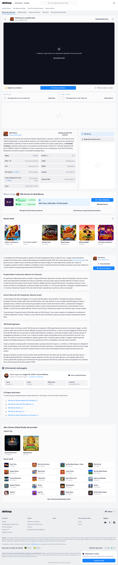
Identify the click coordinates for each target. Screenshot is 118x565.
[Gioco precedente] (108, 218)
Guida (80, 521)
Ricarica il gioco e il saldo (105, 88)
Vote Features (108, 98)
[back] (5, 19)
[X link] (110, 522)
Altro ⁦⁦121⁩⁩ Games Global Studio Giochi (59, 499)
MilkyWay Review (102, 204)
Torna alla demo (105, 264)
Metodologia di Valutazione (10, 524)
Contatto (26, 3)
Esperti (4, 521)
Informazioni (19, 3)
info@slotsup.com (35, 544)
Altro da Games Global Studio (58, 12)
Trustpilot (110, 548)
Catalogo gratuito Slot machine (65, 134)
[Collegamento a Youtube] (105, 522)
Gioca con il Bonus (59, 88)
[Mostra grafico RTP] (48, 156)
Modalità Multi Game (102, 19)
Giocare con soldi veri (34, 12)
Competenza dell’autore (36, 377)
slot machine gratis (78, 260)
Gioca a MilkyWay (103, 200)
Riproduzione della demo (8, 12)
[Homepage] (7, 3)
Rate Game (51, 98)
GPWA (29, 548)
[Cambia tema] (114, 3)
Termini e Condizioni (33, 521)
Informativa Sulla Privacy (34, 524)
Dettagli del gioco (22, 12)
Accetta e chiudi (99, 560)
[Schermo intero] (112, 19)
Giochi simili (45, 12)
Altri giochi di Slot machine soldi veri (31, 210)
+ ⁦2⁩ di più (16, 172)
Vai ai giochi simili (59, 58)
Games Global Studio (15, 135)
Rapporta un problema (15, 88)
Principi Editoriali (7, 527)
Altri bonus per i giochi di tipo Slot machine (86, 210)
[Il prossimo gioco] (112, 218)
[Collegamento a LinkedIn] (114, 522)
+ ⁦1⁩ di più (8, 180)
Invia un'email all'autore (78, 375)
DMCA (38, 548)
